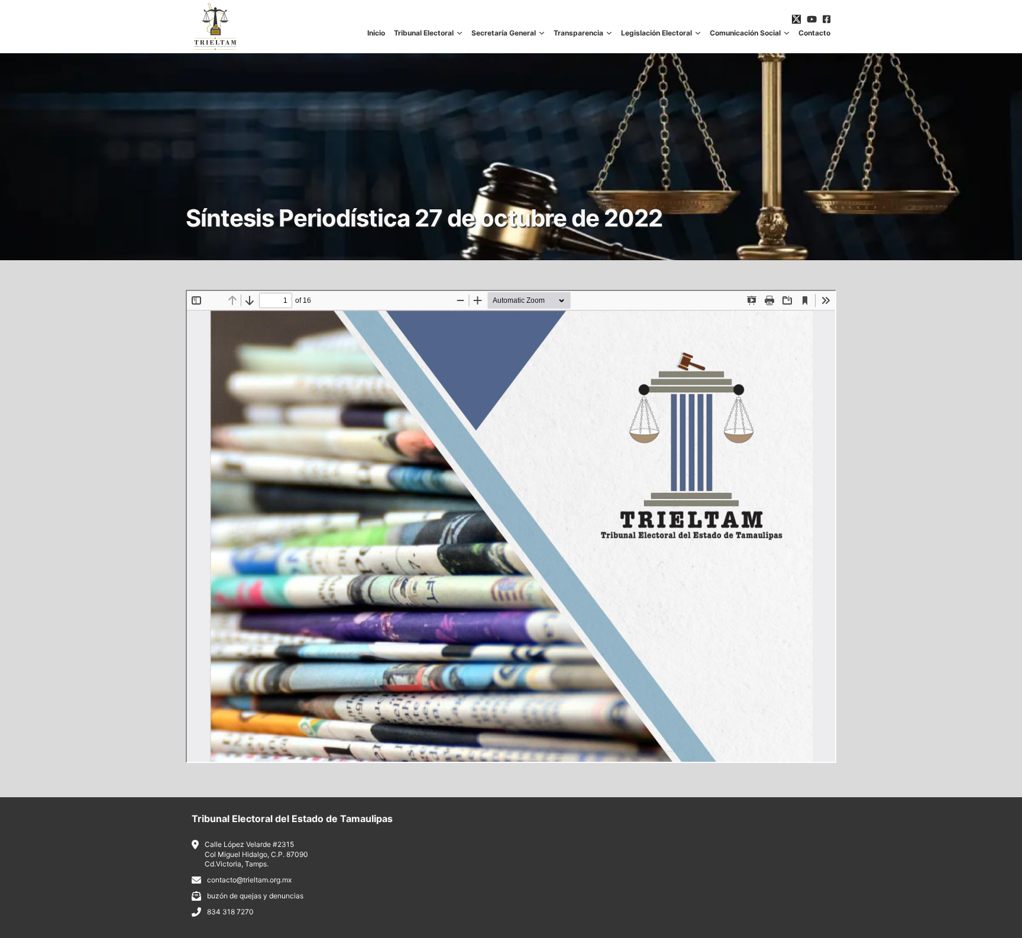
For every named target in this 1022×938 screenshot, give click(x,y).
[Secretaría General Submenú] (542, 33)
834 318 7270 (230, 911)
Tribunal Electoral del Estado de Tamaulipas (292, 818)
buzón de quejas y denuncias (255, 895)
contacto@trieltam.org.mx (249, 879)
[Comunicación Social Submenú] (787, 33)
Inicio (376, 33)
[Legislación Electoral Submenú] (698, 33)
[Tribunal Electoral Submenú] (460, 33)
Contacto (814, 33)
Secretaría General (503, 33)
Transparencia (578, 33)
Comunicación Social (745, 33)
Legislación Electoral (656, 33)
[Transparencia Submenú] (609, 33)
